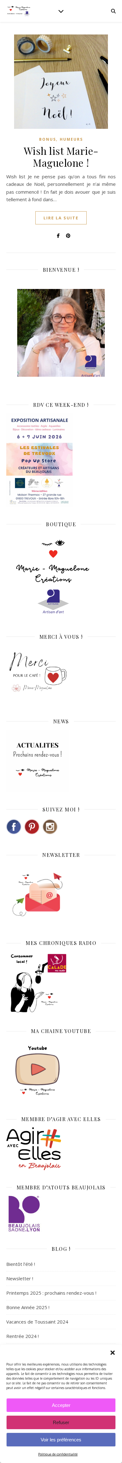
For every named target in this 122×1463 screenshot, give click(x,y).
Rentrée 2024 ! (22, 1336)
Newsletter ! (19, 1278)
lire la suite (61, 218)
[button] (112, 1353)
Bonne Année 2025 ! (27, 1307)
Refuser (61, 1422)
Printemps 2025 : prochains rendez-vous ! (51, 1293)
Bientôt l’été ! (20, 1264)
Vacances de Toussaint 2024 (37, 1322)
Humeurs (71, 139)
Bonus (47, 139)
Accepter (61, 1405)
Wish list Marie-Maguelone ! (61, 156)
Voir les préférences (61, 1439)
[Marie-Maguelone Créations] (18, 11)
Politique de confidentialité (58, 1454)
